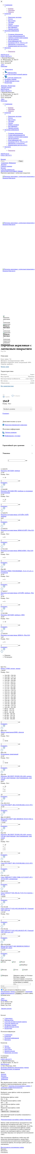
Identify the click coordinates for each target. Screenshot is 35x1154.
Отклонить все (14, 1111)
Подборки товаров (10, 1025)
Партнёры (11, 10)
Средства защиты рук (11, 1023)
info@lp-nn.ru (5, 54)
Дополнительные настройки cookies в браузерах (16, 1119)
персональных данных (8, 991)
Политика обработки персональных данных (15, 1067)
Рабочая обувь (8, 1020)
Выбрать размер (9, 409)
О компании (8, 5)
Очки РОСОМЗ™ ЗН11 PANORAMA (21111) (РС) (17, 805)
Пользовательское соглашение (10, 1069)
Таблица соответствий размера (18, 37)
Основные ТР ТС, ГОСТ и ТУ (18, 42)
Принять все (4, 1111)
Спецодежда (8, 1018)
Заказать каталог (13, 29)
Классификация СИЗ (15, 41)
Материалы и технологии (16, 44)
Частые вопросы (13, 39)
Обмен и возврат (13, 25)
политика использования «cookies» (19, 1086)
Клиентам (7, 13)
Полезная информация (11, 30)
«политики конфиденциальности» (12, 1087)
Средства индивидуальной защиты (15, 1021)
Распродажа (8, 1028)
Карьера (10, 8)
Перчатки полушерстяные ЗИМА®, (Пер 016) (15, 635)
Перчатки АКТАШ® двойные (10, 470)
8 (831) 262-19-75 (6, 56)
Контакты (7, 48)
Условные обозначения (15, 34)
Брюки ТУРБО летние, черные (10, 668)
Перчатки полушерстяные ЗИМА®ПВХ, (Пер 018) (17, 550)
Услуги (10, 19)
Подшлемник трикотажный (9, 754)
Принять (3, 1149)
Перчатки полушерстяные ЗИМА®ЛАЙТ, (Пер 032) (17, 530)
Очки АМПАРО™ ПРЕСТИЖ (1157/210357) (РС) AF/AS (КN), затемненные (17, 878)
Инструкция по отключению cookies (12, 1147)
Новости (11, 12)
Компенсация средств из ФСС (17, 46)
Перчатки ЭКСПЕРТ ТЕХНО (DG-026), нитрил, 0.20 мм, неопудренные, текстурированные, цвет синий (16, 777)
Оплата (10, 24)
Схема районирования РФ (16, 36)
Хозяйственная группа (11, 1026)
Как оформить (12, 27)
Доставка (11, 22)
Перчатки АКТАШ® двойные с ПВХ (13, 615)
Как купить (11, 20)
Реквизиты (11, 51)
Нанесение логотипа (14, 17)
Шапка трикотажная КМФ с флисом (12, 732)
